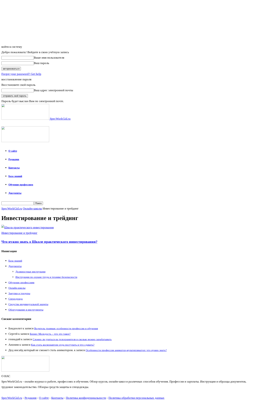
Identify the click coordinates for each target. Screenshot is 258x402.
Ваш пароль (41, 63)
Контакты (14, 168)
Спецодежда (15, 298)
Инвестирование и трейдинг (19, 233)
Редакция (13, 159)
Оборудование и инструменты (25, 309)
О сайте (12, 151)
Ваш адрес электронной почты (53, 90)
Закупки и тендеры (19, 293)
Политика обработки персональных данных (136, 398)
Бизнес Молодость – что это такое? (50, 334)
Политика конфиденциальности (86, 398)
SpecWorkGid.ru (11, 208)
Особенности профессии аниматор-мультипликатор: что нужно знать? (126, 350)
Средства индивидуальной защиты (28, 304)
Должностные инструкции (30, 271)
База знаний (15, 176)
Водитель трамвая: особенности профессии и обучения (66, 328)
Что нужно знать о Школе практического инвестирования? (49, 242)
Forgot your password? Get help (21, 74)
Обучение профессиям (20, 184)
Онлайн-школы (32, 208)
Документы (14, 193)
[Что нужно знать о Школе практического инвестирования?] (27, 227)
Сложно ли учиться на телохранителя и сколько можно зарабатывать (72, 339)
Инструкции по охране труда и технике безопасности (46, 277)
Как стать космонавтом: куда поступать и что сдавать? (62, 344)
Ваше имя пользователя (49, 57)
